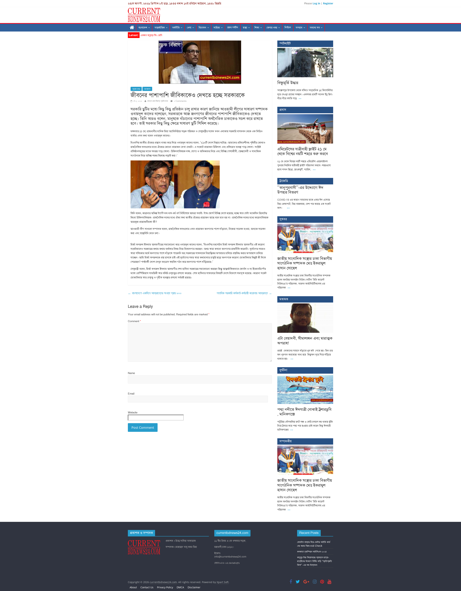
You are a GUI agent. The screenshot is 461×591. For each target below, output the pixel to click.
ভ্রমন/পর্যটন (232, 27)
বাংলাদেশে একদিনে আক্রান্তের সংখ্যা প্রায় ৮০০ (155, 293)
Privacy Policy (165, 587)
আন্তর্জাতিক (160, 27)
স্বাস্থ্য (245, 27)
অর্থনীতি (176, 27)
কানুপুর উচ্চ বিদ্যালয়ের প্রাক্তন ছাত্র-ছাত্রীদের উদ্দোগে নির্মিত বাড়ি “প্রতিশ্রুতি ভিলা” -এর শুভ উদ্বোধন (314, 561)
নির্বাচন (288, 27)
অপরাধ (299, 27)
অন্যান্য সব (315, 27)
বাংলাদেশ (142, 27)
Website (132, 412)
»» (300, 98)
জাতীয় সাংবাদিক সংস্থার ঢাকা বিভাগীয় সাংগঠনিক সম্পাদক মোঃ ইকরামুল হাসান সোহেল (304, 263)
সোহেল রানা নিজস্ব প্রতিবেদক (157, 100)
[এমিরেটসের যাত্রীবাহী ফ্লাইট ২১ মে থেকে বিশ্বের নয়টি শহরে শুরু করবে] (305, 116)
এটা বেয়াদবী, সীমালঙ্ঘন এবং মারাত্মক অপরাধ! (304, 340)
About (133, 587)
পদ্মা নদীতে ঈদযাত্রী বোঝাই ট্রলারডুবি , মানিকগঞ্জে (304, 412)
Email (131, 393)
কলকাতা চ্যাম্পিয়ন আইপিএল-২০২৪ (312, 551)
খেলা (189, 27)
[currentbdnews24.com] (132, 28)
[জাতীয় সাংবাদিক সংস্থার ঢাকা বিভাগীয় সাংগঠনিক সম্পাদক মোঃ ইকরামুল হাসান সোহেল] (305, 225)
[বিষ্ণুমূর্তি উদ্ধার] (305, 50)
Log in (316, 3)
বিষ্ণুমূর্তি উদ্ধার (147, 35)
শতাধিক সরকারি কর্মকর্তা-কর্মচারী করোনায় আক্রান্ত (244, 293)
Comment (134, 321)
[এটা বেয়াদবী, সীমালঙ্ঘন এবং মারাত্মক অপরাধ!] (305, 305)
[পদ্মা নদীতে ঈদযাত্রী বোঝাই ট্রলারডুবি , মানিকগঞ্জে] (305, 376)
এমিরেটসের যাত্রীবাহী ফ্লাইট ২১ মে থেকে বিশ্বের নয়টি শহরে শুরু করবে (302, 151)
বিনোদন (202, 27)
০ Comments (180, 100)
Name (131, 373)
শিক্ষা (256, 27)
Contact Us (146, 587)
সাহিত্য (217, 27)
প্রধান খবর (136, 88)
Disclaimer (194, 587)
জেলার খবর (272, 27)
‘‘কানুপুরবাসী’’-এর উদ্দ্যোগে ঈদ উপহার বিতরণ (300, 190)
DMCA (180, 587)
